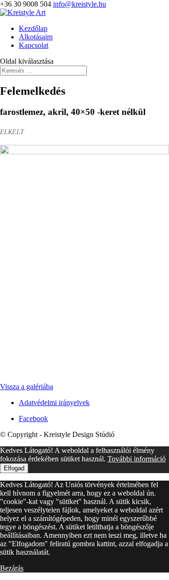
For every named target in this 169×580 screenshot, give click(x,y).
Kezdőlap (33, 28)
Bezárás (11, 568)
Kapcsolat (33, 45)
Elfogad (14, 468)
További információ (137, 459)
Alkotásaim (36, 37)
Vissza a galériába (26, 387)
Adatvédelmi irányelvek (54, 403)
